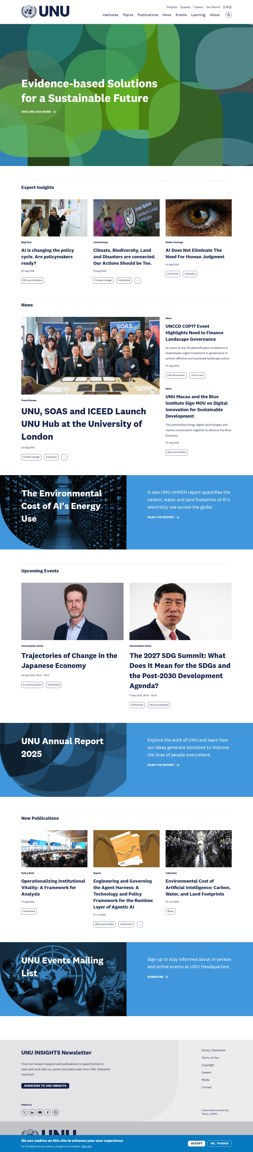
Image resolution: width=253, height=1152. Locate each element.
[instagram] (55, 1112)
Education (172, 273)
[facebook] (48, 1112)
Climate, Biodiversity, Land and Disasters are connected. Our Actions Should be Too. (124, 256)
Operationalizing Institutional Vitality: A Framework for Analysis (53, 887)
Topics (128, 15)
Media (205, 1080)
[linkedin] (32, 1112)
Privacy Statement (213, 1050)
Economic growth (32, 684)
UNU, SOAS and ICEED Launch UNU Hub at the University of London (83, 423)
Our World (213, 7)
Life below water (176, 375)
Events (181, 15)
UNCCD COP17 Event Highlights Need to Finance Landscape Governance (194, 332)
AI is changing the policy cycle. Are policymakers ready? (47, 256)
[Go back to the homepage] (45, 17)
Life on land (197, 375)
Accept (196, 1143)
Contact (207, 1087)
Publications (148, 15)
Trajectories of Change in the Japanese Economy (69, 660)
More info (86, 1146)
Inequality (189, 273)
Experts (185, 7)
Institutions (124, 280)
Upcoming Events (40, 571)
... (138, 280)
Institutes (110, 15)
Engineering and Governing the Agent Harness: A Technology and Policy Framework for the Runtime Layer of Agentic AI (123, 894)
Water (170, 911)
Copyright (208, 1065)
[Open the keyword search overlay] (229, 15)
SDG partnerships (32, 280)
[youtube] (40, 1112)
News (166, 15)
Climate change (103, 280)
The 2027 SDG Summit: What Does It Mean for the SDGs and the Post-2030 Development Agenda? (180, 670)
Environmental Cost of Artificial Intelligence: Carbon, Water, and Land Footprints (198, 887)
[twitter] (24, 1112)
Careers (198, 7)
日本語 (227, 7)
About (215, 15)
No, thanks (220, 1143)
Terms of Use (210, 1057)
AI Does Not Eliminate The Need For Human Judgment (195, 253)
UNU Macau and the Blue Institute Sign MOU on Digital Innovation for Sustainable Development (197, 406)
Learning (198, 15)
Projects (172, 7)
